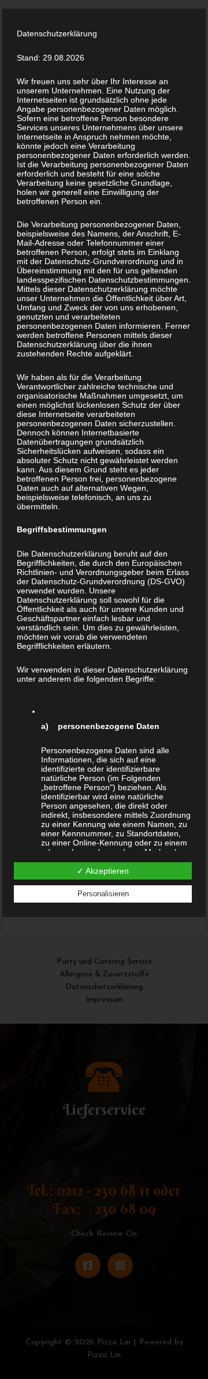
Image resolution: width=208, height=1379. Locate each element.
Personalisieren (103, 893)
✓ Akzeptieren (103, 871)
